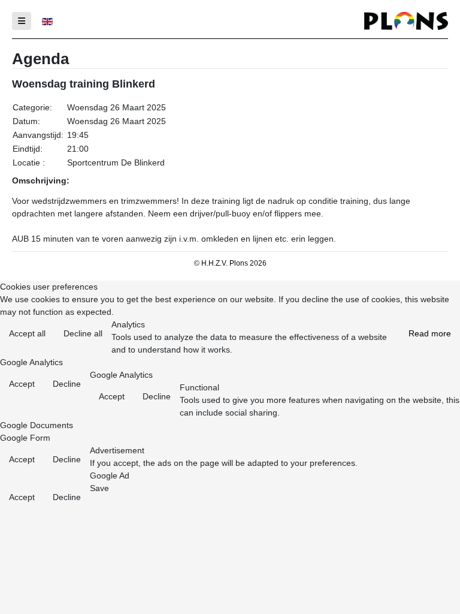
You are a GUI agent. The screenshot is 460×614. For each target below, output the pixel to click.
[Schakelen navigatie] (21, 21)
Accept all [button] (27, 333)
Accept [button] (22, 384)
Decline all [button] (82, 333)
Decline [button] (67, 384)
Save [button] (99, 488)
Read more (429, 333)
